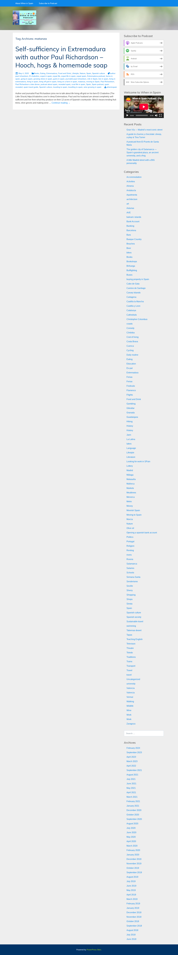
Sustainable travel (135, 621)
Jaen (129, 435)
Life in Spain (92, 79)
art (128, 204)
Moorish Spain (133, 510)
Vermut (130, 697)
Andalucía (131, 190)
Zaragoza (131, 724)
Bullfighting (132, 270)
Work (129, 715)
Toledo (130, 652)
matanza (81, 82)
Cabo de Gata (133, 284)
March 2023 (132, 761)
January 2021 (133, 806)
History (130, 426)
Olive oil (130, 528)
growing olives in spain (42, 79)
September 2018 (134, 926)
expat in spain (46, 76)
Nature (82, 73)
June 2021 (131, 783)
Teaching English (135, 639)
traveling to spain (60, 87)
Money (130, 506)
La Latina (131, 439)
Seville (130, 586)
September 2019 (134, 872)
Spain (88, 73)
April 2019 (131, 895)
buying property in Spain (138, 279)
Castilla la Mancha (135, 301)
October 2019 (133, 868)
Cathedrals (132, 315)
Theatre (130, 648)
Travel (129, 670)
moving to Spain (93, 82)
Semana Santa (133, 577)
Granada (131, 412)
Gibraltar (130, 408)
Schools (130, 572)
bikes (129, 252)
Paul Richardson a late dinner (27, 84)
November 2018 (134, 917)
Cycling (130, 350)
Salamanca (132, 564)
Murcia (130, 519)
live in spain (103, 79)
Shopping (131, 595)
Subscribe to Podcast (48, 3)
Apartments (132, 195)
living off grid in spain (47, 82)
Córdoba (131, 332)
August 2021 (132, 775)
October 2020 (133, 815)
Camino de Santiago (136, 288)
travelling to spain (75, 87)
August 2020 (132, 823)
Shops (130, 599)
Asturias (130, 208)
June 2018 (131, 939)
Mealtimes (131, 492)
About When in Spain (24, 3)
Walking (130, 701)
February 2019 (133, 903)
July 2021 (131, 779)
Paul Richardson (107, 82)
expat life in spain (68, 76)
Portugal (130, 541)
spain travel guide (31, 87)
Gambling (131, 404)
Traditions (131, 657)
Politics (130, 537)
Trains (129, 661)
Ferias (129, 377)
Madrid (130, 470)
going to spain (26, 79)
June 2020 (131, 832)
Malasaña (131, 479)
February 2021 (133, 801)
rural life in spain (78, 84)
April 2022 (131, 766)
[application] (144, 107)
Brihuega (131, 266)
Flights (130, 395)
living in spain (32, 82)
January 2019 (133, 908)
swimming (131, 626)
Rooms (130, 559)
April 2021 (131, 792)
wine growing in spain (92, 87)
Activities (131, 181)
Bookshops (132, 261)
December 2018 (134, 912)
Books (36, 73)
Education (131, 364)
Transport (131, 666)
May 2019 (131, 890)
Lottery (130, 466)
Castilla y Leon (133, 306)
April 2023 (131, 757)
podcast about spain (49, 84)
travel (129, 675)
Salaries (130, 568)
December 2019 (134, 859)
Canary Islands (133, 292)
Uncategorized (133, 679)
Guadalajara (132, 417)
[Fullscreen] (160, 115)
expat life (56, 76)
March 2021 (132, 797)
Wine (129, 710)
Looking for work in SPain (138, 461)
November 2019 (134, 863)
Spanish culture (98, 73)
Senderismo (132, 581)
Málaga (130, 475)
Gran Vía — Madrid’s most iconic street (144, 130)
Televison (131, 644)
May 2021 (131, 788)
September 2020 (134, 819)
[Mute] (156, 115)
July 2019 (131, 881)
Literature (131, 457)
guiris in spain (59, 79)
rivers (129, 555)
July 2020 (131, 828)
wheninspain (112, 87)
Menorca (131, 497)
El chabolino (34, 76)
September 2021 (134, 770)
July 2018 (131, 935)
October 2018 (133, 921)
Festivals (131, 386)
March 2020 (132, 846)
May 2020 (131, 837)
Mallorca (130, 484)
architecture (132, 199)
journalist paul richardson (76, 79)
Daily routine (132, 355)
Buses (129, 275)
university (131, 684)
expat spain (81, 76)
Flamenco (131, 390)
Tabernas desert (134, 630)
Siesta (129, 604)
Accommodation (134, 177)
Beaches (131, 244)
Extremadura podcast (96, 76)
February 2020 (133, 850)
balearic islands (134, 217)
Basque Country (134, 239)
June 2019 (131, 886)
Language (131, 448)
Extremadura (51, 73)
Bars (129, 235)
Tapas (129, 635)
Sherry (130, 590)
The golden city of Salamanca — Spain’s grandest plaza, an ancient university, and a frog (142, 152)
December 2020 (134, 810)
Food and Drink (64, 73)
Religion (130, 546)
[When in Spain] (24, 17)
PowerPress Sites (94, 950)
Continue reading (61, 103)
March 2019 (132, 899)
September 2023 (134, 752)
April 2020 (131, 841)
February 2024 (133, 748)
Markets (130, 488)
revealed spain (64, 84)
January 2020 (133, 855)
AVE (129, 212)
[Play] (127, 115)
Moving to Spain (134, 515)
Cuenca (130, 346)
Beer (129, 248)
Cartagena (131, 297)
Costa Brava (132, 341)
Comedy (130, 328)
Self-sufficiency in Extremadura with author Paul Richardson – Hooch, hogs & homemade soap (61, 57)
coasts (130, 324)
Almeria (130, 186)
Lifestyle (75, 73)
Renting (130, 550)
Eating (42, 73)
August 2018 (132, 930)
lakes (129, 444)
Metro (129, 501)
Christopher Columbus (137, 319)
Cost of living (133, 337)
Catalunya (131, 310)
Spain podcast (98, 84)
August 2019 (132, 877)
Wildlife (130, 706)
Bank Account (133, 221)
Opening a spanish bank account (142, 532)
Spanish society (134, 617)
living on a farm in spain (67, 82)
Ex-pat (130, 368)
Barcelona (131, 230)
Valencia (131, 688)
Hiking (130, 421)
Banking (130, 226)
